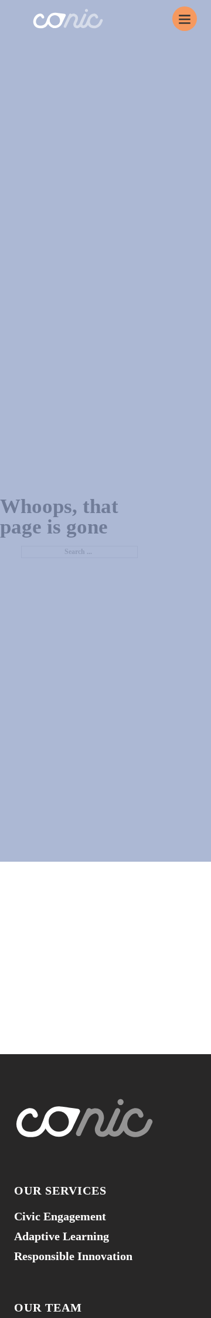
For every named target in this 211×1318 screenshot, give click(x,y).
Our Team (48, 1307)
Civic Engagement (60, 1216)
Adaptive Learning (61, 1236)
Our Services (60, 1190)
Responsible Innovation (73, 1256)
